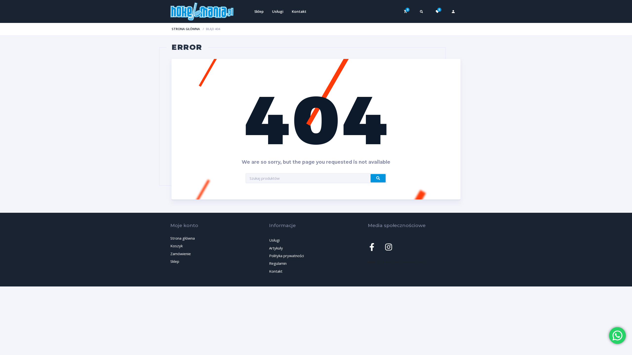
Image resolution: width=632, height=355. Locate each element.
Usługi (277, 11)
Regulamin (278, 263)
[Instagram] (389, 247)
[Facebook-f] (372, 247)
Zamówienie (180, 253)
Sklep (259, 11)
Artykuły (276, 248)
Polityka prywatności (286, 255)
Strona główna (186, 29)
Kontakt (299, 11)
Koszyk (176, 245)
